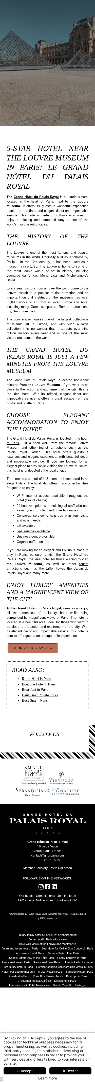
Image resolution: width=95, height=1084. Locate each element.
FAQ (21, 900)
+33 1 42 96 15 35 (47, 860)
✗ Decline (70, 1071)
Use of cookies (57, 900)
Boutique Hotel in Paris (39, 684)
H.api (72, 914)
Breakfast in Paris (35, 690)
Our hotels (26, 895)
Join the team (67, 895)
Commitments (45, 895)
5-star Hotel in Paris (36, 679)
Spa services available (33, 531)
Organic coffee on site (33, 542)
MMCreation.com (49, 918)
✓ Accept (25, 1071)
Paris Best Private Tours (40, 695)
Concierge (24, 515)
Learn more (47, 1078)
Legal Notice (36, 900)
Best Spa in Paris (35, 700)
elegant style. (16, 483)
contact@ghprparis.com (47, 855)
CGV (73, 900)
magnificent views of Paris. (49, 617)
